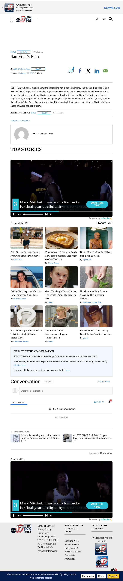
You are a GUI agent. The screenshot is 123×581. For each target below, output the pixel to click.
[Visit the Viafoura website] (106, 453)
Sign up (107, 381)
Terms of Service (46, 525)
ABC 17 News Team (21, 69)
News (33, 113)
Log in (100, 381)
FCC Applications (46, 543)
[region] (61, 417)
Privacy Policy (44, 529)
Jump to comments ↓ (20, 120)
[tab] (18, 402)
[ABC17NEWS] (27, 19)
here (68, 370)
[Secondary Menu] (14, 19)
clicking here (20, 365)
